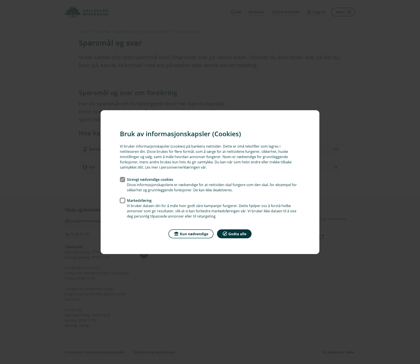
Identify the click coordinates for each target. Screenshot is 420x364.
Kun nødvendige (194, 233)
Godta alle (237, 233)
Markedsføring (139, 200)
